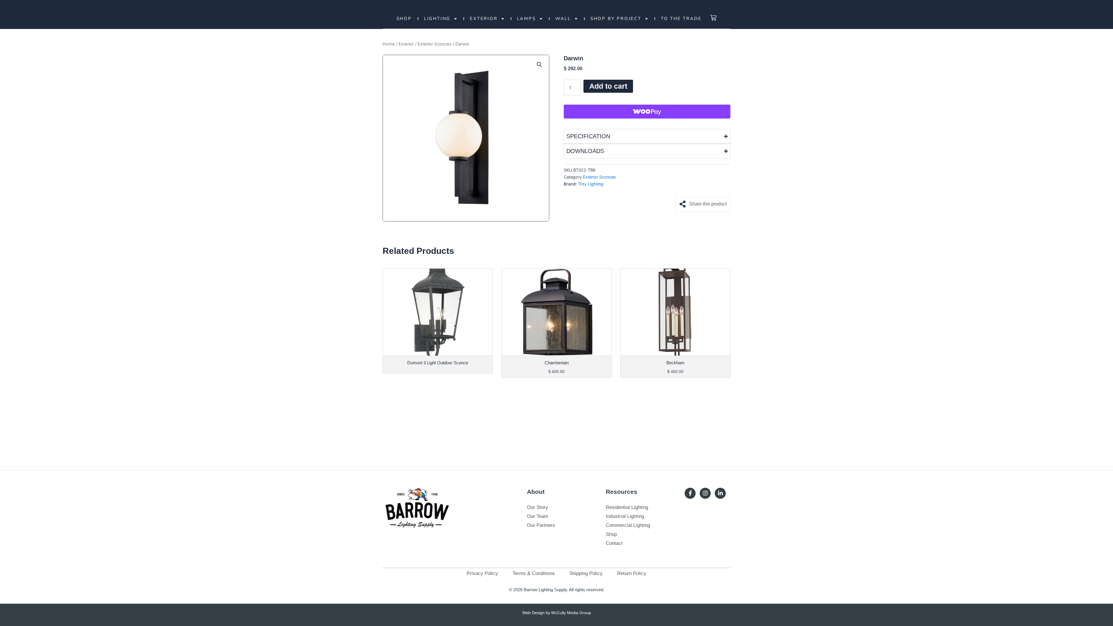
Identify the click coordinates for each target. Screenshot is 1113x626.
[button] (539, 64)
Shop (404, 18)
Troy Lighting (590, 183)
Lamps (526, 18)
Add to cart (608, 86)
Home (389, 44)
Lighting (437, 18)
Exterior (483, 18)
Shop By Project (615, 18)
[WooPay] (647, 112)
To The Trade (681, 18)
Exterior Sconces (435, 44)
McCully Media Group (571, 612)
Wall (563, 18)
